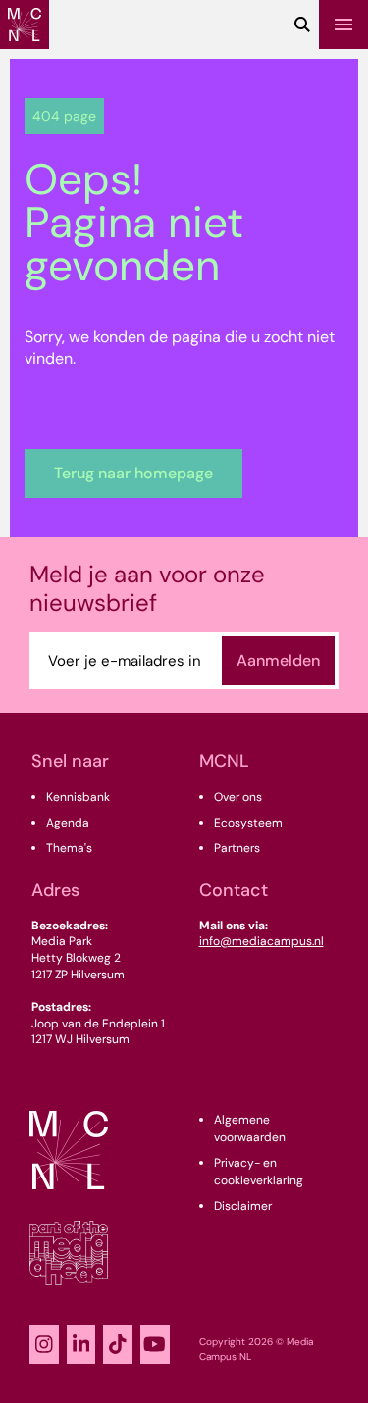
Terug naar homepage (133, 473)
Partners (237, 848)
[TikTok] (117, 1344)
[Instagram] (44, 1344)
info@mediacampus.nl (261, 941)
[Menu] (343, 24)
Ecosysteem (248, 822)
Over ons (238, 797)
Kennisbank (78, 797)
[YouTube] (155, 1344)
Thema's (69, 848)
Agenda (67, 822)
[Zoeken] (302, 24)
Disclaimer (243, 1206)
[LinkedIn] (81, 1344)
